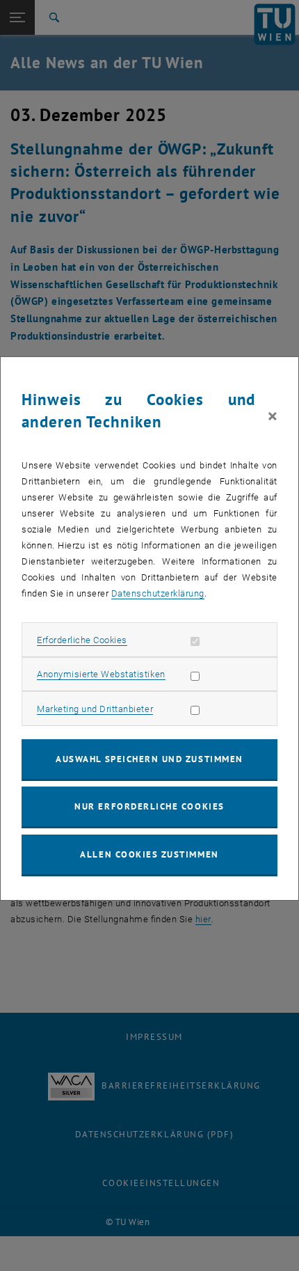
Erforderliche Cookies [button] (82, 640)
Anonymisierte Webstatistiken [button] (101, 674)
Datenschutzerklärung (157, 593)
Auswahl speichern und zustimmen (149, 759)
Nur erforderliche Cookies (149, 806)
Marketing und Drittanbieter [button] (95, 709)
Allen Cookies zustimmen (149, 854)
